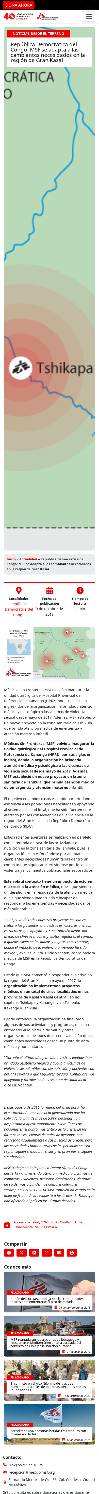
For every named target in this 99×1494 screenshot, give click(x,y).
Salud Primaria (46, 1227)
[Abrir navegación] (89, 5)
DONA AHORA (18, 5)
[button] (9, 1253)
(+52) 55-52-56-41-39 (26, 1464)
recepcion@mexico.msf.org (32, 1472)
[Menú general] (89, 16)
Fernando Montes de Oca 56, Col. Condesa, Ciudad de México (52, 1482)
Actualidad (28, 559)
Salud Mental (24, 1227)
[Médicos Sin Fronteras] (31, 16)
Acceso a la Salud (26, 1222)
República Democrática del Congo (19, 609)
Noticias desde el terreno (38, 33)
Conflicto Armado (73, 1222)
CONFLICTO (49, 1222)
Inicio (11, 559)
